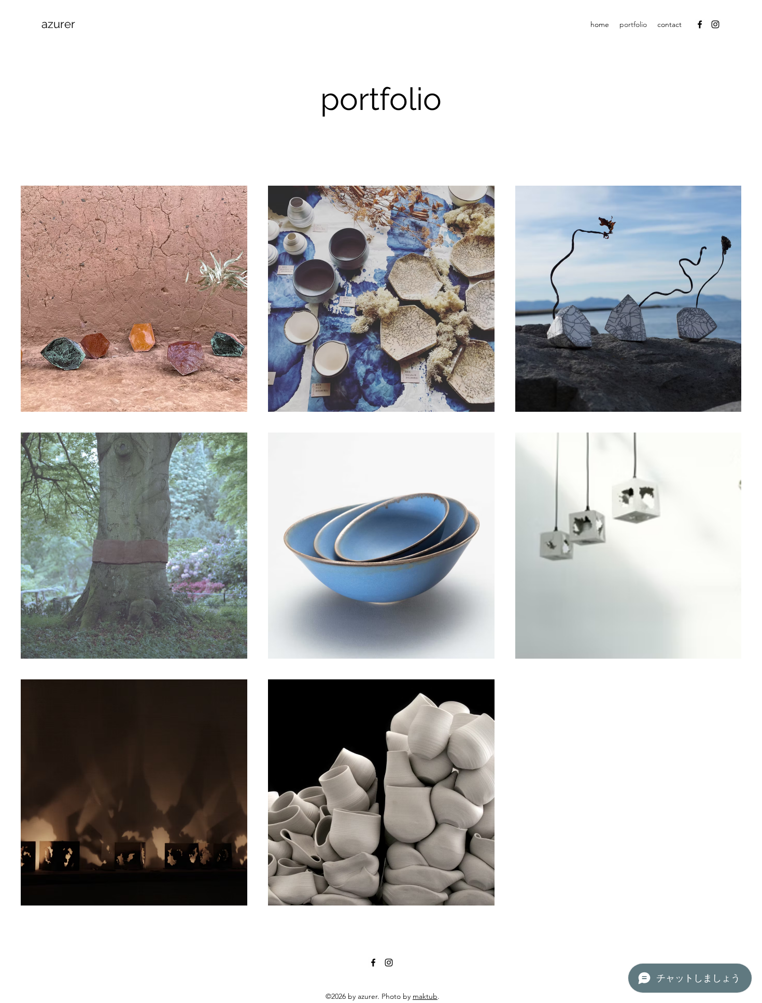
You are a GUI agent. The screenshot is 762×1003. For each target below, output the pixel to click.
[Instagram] (715, 24)
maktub (425, 996)
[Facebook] (700, 24)
